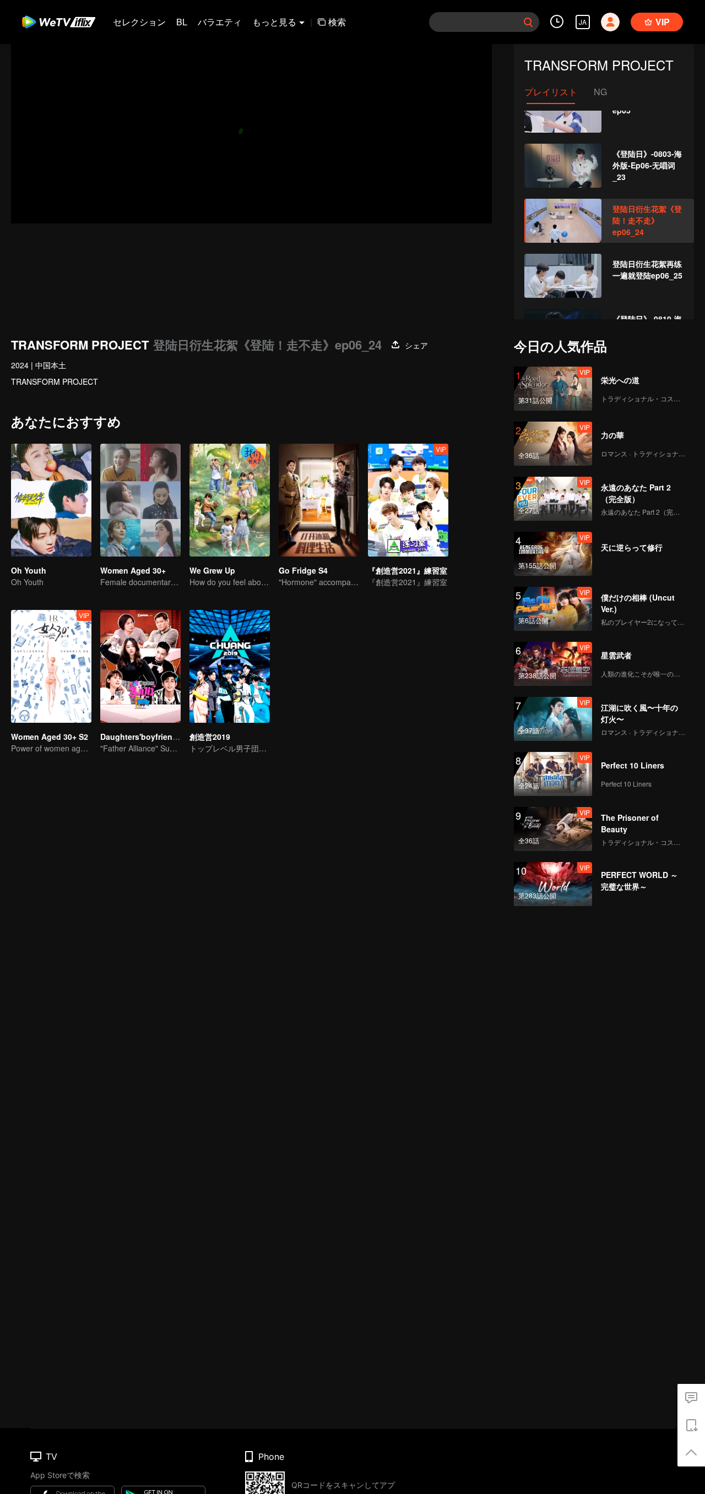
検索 (337, 21)
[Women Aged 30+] (140, 500)
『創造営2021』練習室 (407, 570)
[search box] (528, 22)
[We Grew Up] (229, 500)
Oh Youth (28, 570)
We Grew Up (212, 570)
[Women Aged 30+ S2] (51, 666)
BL (181, 21)
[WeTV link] (59, 22)
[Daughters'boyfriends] (140, 666)
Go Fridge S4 (303, 570)
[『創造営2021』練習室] (408, 500)
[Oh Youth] (51, 500)
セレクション (139, 21)
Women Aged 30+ (133, 570)
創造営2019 (209, 736)
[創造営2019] (229, 666)
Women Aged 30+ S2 (49, 736)
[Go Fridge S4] (319, 500)
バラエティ (220, 21)
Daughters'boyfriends (141, 736)
